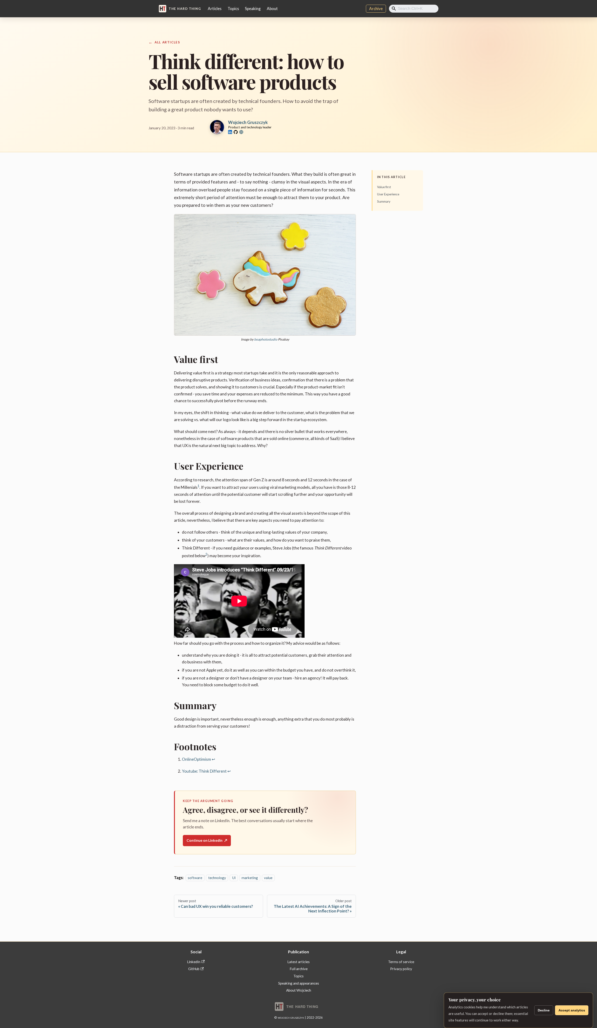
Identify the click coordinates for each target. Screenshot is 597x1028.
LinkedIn (193, 962)
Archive (376, 8)
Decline (544, 1010)
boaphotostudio (265, 339)
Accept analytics (572, 1010)
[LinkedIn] (230, 132)
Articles (215, 8)
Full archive (299, 969)
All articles (167, 42)
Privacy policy (401, 969)
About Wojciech (298, 990)
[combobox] (414, 9)
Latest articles (298, 962)
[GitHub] (236, 132)
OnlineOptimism (196, 759)
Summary (383, 201)
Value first (384, 187)
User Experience (388, 194)
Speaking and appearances (298, 983)
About (272, 8)
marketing (250, 878)
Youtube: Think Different (204, 771)
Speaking (253, 8)
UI (234, 878)
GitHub (193, 969)
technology (217, 878)
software (195, 878)
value (268, 878)
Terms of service (401, 962)
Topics (233, 8)
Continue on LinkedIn (207, 840)
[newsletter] (241, 132)
